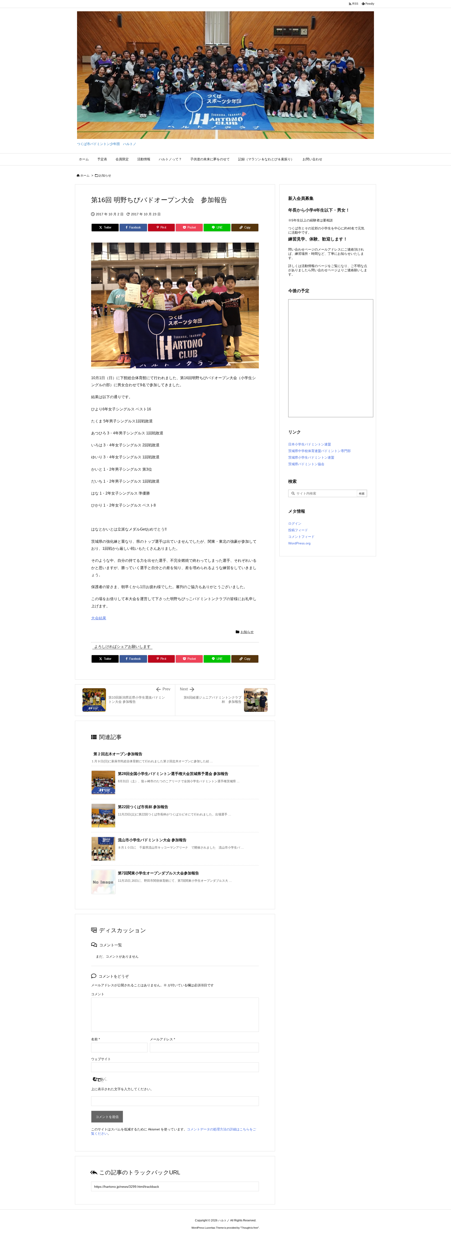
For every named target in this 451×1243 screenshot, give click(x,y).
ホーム (84, 175)
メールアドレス (162, 1039)
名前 (95, 1039)
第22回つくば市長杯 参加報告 (143, 807)
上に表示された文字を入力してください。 (122, 1089)
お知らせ (105, 175)
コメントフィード (301, 537)
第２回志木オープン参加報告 (117, 754)
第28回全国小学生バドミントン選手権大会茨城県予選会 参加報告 (173, 774)
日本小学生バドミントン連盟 (309, 444)
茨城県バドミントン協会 (306, 464)
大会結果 (98, 618)
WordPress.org (299, 543)
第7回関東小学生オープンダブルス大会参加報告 (158, 873)
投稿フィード (298, 530)
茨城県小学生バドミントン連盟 (311, 457)
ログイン (294, 523)
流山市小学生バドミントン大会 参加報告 (152, 840)
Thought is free (249, 1227)
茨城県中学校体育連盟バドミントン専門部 (319, 451)
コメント (97, 994)
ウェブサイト (101, 1059)
